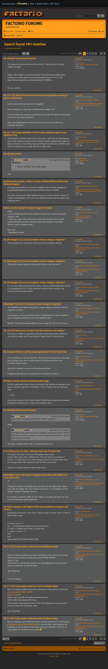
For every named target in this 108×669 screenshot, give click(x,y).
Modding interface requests (89, 186)
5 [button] (95, 53)
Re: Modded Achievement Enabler (20, 58)
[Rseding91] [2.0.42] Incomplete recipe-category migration (87, 248)
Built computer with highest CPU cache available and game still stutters (87, 515)
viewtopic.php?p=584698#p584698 (23, 624)
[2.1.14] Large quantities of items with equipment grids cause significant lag (87, 141)
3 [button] (90, 53)
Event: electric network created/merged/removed (83, 216)
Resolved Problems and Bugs (89, 100)
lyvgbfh (79, 58)
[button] (80, 53)
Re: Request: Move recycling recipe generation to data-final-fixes (35, 351)
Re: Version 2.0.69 (12, 153)
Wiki (32, 4)
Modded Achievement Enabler (88, 64)
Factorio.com (8, 4)
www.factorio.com (12, 27)
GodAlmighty (19, 430)
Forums (22, 3)
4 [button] (93, 53)
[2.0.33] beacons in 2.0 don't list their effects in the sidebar (89, 339)
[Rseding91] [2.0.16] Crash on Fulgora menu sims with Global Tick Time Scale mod (89, 483)
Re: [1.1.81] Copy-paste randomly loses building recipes (31, 546)
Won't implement (85, 356)
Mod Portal (42, 4)
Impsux (17, 416)
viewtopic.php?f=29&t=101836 (20, 592)
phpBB (47, 653)
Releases (83, 158)
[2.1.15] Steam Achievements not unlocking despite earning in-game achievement (89, 104)
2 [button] (87, 53)
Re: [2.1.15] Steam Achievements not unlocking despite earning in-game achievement (36, 96)
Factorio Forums (24, 23)
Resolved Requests (86, 385)
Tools (82, 63)
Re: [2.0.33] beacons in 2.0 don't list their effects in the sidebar (34, 330)
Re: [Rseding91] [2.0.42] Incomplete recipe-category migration (34, 239)
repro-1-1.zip (13, 595)
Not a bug (83, 137)
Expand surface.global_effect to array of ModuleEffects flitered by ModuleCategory (88, 190)
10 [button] (101, 53)
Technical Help (85, 511)
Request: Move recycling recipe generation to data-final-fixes (89, 360)
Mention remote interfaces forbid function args (88, 390)
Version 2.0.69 (84, 160)
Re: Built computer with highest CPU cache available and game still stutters (36, 508)
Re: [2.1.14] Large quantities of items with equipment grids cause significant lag (35, 133)
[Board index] (24, 14)
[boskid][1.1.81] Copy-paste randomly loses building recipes (89, 555)
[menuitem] (20, 31)
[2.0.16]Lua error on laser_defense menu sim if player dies (89, 460)
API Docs (55, 4)
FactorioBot (18, 160)
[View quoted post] (30, 160)
